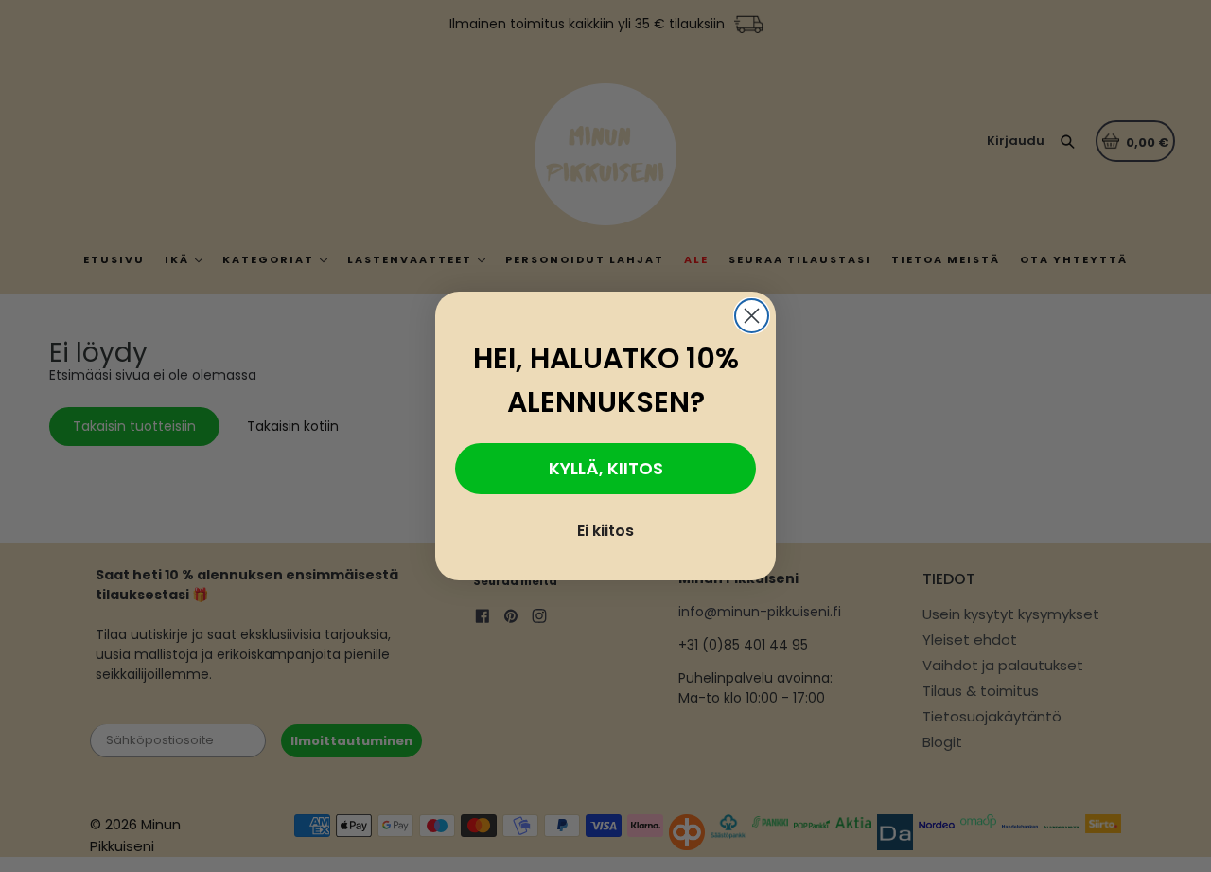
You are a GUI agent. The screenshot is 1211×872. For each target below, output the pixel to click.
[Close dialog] (751, 315)
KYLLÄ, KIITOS (606, 468)
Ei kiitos (605, 531)
